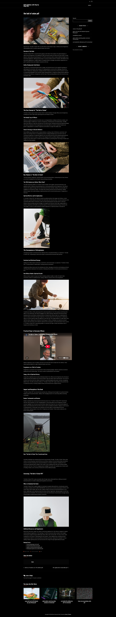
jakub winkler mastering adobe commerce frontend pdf (81, 39)
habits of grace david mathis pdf (34, 547)
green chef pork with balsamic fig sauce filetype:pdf (81, 32)
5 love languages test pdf (33, 544)
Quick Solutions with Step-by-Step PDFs (31, 5)
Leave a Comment (34, 551)
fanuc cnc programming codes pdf (84, 601)
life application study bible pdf (60, 567)
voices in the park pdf (77, 28)
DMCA (89, 5)
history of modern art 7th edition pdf (34, 567)
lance (32, 562)
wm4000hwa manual (77, 35)
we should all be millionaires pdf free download (82, 42)
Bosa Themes (68, 614)
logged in (31, 577)
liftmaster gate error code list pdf (35, 548)
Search (74, 18)
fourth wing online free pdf (33, 545)
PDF (41, 551)
